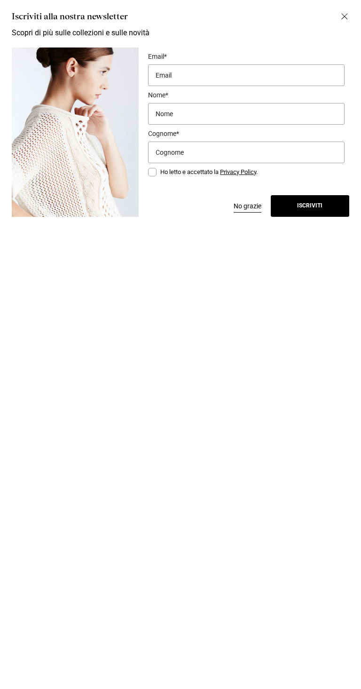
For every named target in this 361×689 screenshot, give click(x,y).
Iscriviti (309, 205)
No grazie (247, 206)
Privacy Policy (238, 171)
